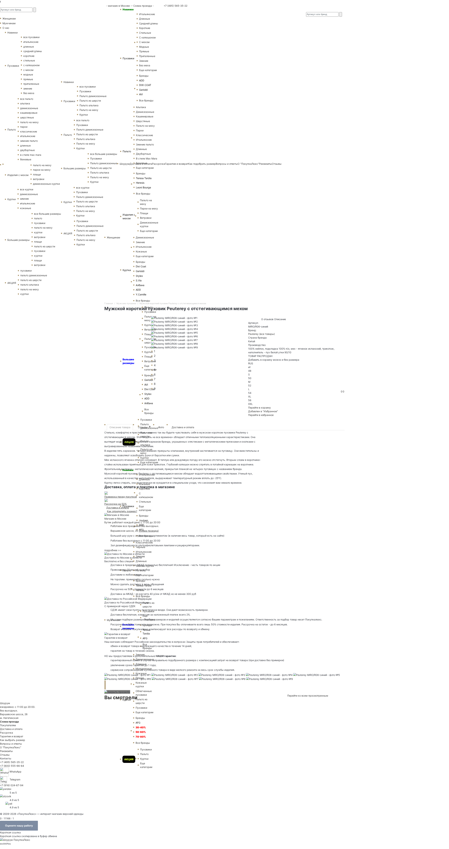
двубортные (27, 150)
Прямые (144, 51)
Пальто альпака (88, 105)
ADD (141, 80)
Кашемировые (144, 116)
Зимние (143, 60)
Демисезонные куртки (149, 224)
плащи (37, 174)
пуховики (39, 223)
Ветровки (145, 217)
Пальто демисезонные (92, 96)
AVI (141, 94)
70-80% (141, 736)
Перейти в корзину (259, 407)
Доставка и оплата (183, 427)
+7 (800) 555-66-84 (12, 765)
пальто (38, 218)
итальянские (30, 41)
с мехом (28, 69)
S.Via (139, 280)
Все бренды (146, 100)
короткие (28, 55)
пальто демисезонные (33, 275)
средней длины (32, 51)
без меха (28, 93)
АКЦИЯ (128, 759)
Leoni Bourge (143, 187)
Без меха (144, 65)
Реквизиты (6, 751)
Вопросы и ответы (11, 743)
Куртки (127, 270)
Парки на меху (149, 208)
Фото (161, 427)
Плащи (144, 213)
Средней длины (148, 23)
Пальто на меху (145, 125)
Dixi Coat (141, 266)
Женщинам (113, 237)
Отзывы (144, 427)
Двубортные (143, 153)
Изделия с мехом (129, 216)
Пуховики (128, 58)
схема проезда (149, 530)
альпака (25, 103)
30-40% (141, 727)
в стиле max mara (30, 154)
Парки (139, 130)
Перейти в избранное (261, 414)
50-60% (141, 731)
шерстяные (27, 117)
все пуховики (31, 37)
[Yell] (8, 803)
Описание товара (119, 427)
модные (28, 74)
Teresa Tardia (144, 178)
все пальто (26, 98)
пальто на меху (29, 122)
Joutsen (143, 520)
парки (23, 126)
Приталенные (147, 56)
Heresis (140, 182)
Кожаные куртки (141, 684)
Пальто (127, 151)
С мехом (144, 42)
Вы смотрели (120, 697)
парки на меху (42, 169)
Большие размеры (128, 626)
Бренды (144, 75)
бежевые (25, 159)
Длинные (144, 18)
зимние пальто (29, 140)
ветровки (38, 179)
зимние (27, 88)
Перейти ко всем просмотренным (307, 695)
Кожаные (141, 251)
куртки (38, 232)
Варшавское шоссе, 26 (125, 530)
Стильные (145, 32)
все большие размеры (47, 213)
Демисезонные (145, 111)
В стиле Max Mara (146, 158)
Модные (144, 46)
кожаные (25, 208)
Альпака (141, 107)
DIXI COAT (145, 84)
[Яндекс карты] (5, 788)
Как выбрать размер (12, 739)
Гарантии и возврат (11, 736)
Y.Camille (141, 294)
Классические (144, 135)
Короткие (144, 27)
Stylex (139, 275)
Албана (140, 285)
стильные (29, 60)
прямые (28, 79)
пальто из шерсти (44, 246)
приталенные (31, 83)
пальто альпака (29, 284)
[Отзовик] (5, 795)
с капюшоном (31, 65)
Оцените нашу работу (19, 825)
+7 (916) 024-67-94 (11, 785)
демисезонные (29, 108)
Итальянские (144, 139)
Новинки (128, 9)
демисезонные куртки (46, 183)
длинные (28, 46)
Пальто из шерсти (148, 604)
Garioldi (143, 89)
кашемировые (28, 112)
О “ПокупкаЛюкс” (10, 747)
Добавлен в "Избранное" (263, 411)
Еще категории (148, 70)
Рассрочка (6, 732)
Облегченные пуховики (144, 693)
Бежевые (141, 163)
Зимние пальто (145, 144)
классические (28, 131)
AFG (145, 638)
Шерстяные (143, 121)
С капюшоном (147, 37)
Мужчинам (9, 23)
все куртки (26, 189)
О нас (5, 27)
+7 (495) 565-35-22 (175, 5)
